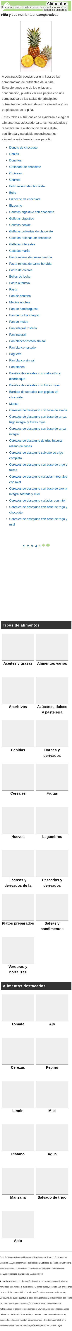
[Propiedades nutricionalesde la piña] (36, 46)
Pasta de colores (20, 270)
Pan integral (17, 334)
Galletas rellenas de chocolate (30, 238)
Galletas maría (19, 251)
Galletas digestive (21, 218)
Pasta (13, 289)
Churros (14, 180)
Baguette (15, 354)
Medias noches (19, 302)
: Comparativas (29, 15)
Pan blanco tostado (22, 347)
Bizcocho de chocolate (24, 199)
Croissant (16, 173)
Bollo (12, 192)
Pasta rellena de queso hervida (30, 257)
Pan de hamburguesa (23, 309)
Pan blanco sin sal (22, 360)
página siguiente (44, 545)
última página (48, 545)
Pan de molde (18, 321)
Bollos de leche (19, 276)
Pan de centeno (20, 296)
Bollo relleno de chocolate (27, 186)
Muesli (13, 404)
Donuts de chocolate (23, 147)
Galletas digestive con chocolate (31, 212)
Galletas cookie (20, 225)
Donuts (14, 154)
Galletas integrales (22, 244)
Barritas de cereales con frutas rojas (34, 385)
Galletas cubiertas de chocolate (31, 231)
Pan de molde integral (24, 315)
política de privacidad (39, 1325)
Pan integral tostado (23, 328)
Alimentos (57, 3)
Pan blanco (17, 367)
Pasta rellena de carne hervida (30, 263)
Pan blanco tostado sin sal (27, 341)
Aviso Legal (56, 1325)
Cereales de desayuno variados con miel (37, 500)
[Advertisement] (36, 585)
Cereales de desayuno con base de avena (38, 410)
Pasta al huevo (19, 283)
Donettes (15, 160)
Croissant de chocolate (25, 167)
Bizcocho (15, 205)
